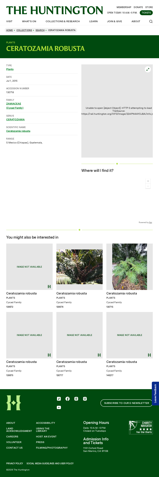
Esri (150, 222)
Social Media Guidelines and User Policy (50, 463)
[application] (117, 200)
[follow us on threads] (76, 399)
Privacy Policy (14, 463)
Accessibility (45, 423)
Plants (10, 69)
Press (40, 442)
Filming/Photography (52, 448)
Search (40, 30)
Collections (24, 30)
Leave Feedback (155, 393)
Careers (12, 436)
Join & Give (114, 21)
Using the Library (43, 429)
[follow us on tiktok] (58, 399)
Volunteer (13, 442)
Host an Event (46, 436)
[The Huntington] (54, 10)
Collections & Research (63, 21)
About (136, 21)
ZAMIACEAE (13, 103)
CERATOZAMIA (15, 119)
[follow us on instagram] (84, 399)
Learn (93, 21)
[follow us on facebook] (67, 399)
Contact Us (14, 448)
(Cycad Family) (14, 107)
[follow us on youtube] (58, 408)
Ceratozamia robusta (18, 131)
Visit (9, 21)
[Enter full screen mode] (148, 69)
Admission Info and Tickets (95, 441)
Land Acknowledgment (19, 429)
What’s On (29, 21)
